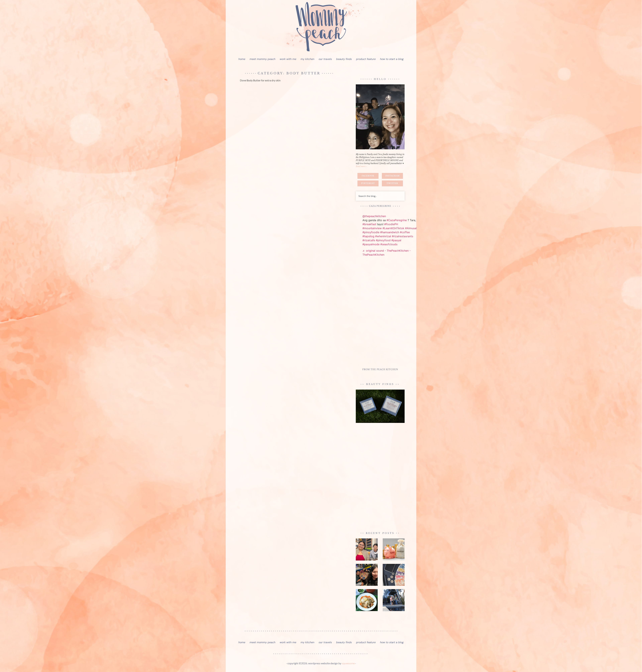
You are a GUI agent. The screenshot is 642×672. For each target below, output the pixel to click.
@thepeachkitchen (374, 216)
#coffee (405, 232)
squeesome (348, 663)
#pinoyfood (383, 240)
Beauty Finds (344, 59)
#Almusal (411, 228)
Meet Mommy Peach (262, 59)
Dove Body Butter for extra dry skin (260, 80)
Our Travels (325, 59)
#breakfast (369, 224)
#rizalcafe (368, 240)
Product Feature (366, 59)
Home (241, 59)
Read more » (361, 166)
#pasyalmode (371, 244)
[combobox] (380, 196)
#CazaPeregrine (397, 220)
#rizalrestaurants (402, 236)
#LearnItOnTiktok (393, 228)
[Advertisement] (380, 313)
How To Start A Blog (392, 59)
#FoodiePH (391, 224)
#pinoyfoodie (370, 232)
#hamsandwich (389, 232)
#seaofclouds (388, 244)
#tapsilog (368, 236)
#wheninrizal (383, 236)
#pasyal (396, 240)
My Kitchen (307, 59)
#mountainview (372, 228)
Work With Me (288, 59)
